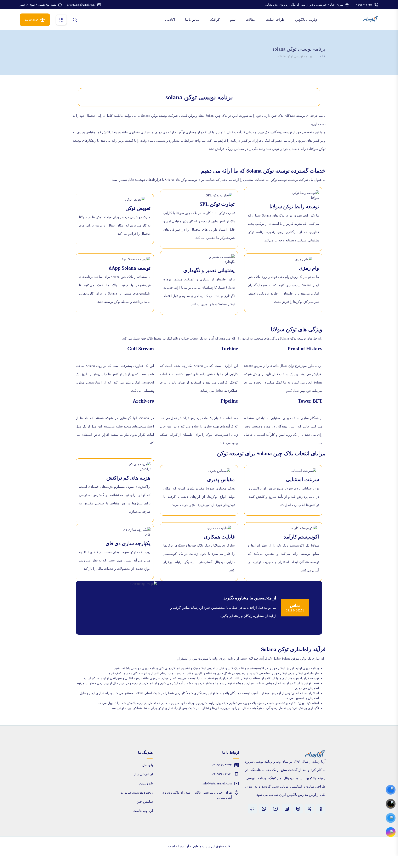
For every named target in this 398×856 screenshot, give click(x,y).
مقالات (251, 19)
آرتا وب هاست (143, 810)
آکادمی (170, 19)
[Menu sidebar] (61, 20)
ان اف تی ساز (143, 774)
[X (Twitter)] (309, 808)
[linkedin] (286, 808)
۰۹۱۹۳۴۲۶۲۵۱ (363, 4)
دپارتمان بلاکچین (306, 19)
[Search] (75, 19)
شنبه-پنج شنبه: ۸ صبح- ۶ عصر (38, 4)
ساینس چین (145, 801)
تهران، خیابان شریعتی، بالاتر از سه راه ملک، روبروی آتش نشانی (304, 4)
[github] (252, 808)
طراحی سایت (275, 19)
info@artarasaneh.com (217, 783)
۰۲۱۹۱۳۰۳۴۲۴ (221, 765)
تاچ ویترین (146, 783)
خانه (322, 56)
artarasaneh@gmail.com (81, 4)
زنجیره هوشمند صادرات (136, 792)
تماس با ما (192, 19)
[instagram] (298, 808)
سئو (233, 19)
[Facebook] (320, 808)
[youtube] (275, 808)
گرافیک (215, 19)
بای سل (147, 765)
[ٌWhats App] (263, 808)
